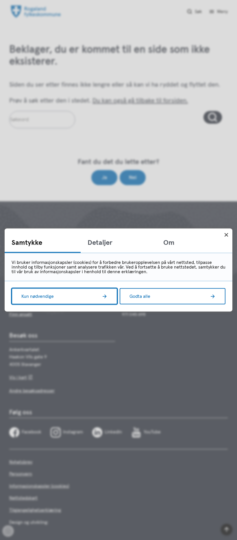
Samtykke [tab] (27, 242)
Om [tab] (169, 242)
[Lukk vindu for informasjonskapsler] (226, 235)
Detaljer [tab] (100, 242)
